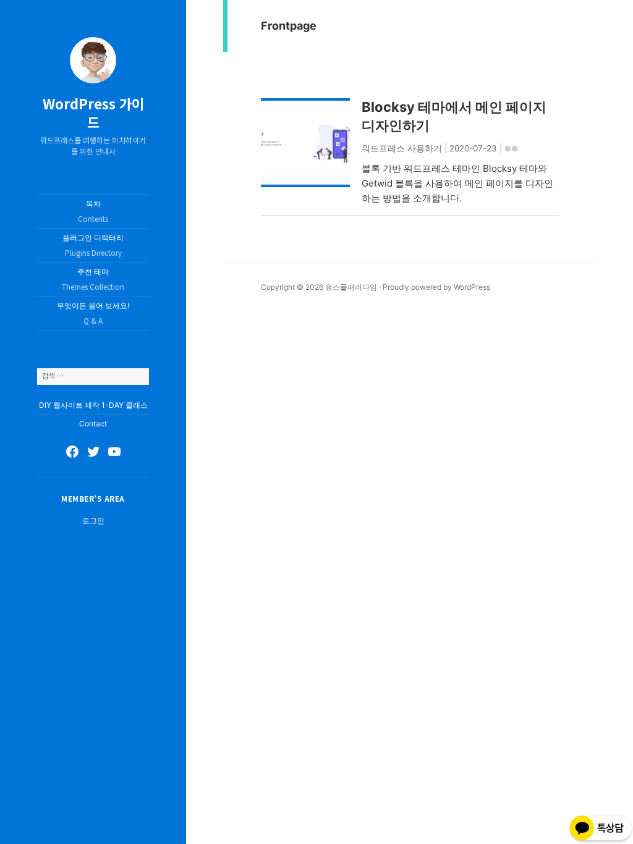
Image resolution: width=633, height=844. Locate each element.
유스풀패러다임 (351, 287)
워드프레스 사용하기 (402, 148)
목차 (93, 211)
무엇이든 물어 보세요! (93, 313)
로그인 (93, 520)
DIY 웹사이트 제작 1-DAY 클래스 (93, 405)
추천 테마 (93, 279)
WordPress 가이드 (93, 112)
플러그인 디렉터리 (93, 245)
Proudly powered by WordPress (436, 287)
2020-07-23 (473, 148)
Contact (93, 423)
